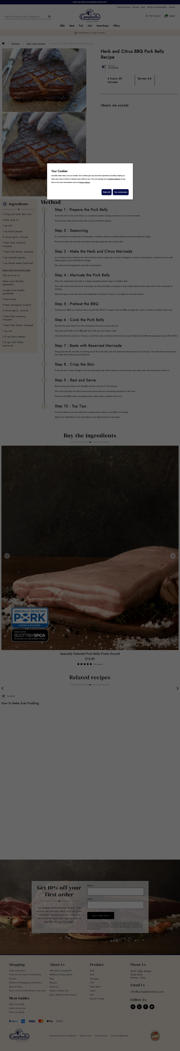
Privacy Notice (84, 182)
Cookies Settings (114, 179)
